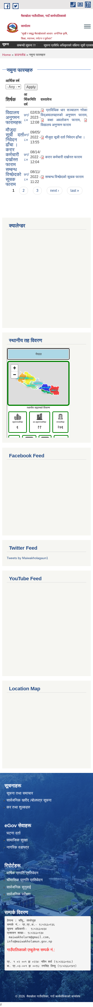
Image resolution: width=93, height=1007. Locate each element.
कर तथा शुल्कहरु (18, 807)
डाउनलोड (20, 54)
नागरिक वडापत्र (18, 847)
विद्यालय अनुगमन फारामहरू (13, 117)
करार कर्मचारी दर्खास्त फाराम (12, 157)
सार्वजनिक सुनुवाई (19, 887)
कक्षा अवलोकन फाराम (63, 120)
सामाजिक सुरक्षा (17, 840)
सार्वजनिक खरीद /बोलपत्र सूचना (29, 800)
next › (54, 190)
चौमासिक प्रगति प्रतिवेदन (25, 880)
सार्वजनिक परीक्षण (18, 894)
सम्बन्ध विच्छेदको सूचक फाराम (13, 177)
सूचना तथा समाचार (20, 793)
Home (6, 54)
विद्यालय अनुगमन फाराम (56, 125)
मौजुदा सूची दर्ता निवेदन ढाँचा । (15, 137)
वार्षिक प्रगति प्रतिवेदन (22, 873)
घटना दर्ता (14, 833)
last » (74, 190)
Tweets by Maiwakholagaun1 (27, 558)
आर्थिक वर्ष (12, 81)
